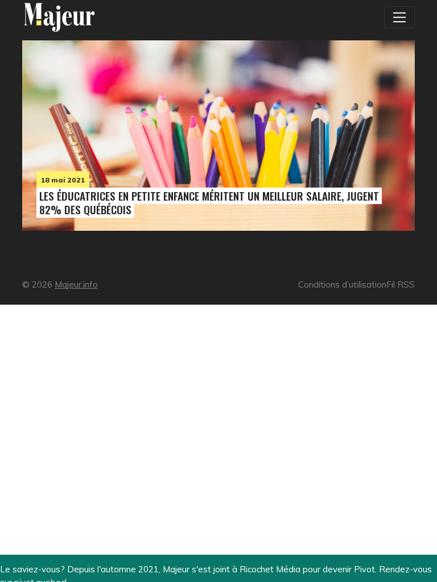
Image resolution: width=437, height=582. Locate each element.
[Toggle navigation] (399, 17)
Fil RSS (400, 284)
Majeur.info (76, 284)
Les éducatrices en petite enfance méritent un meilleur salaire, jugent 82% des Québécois (209, 203)
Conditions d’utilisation (342, 284)
